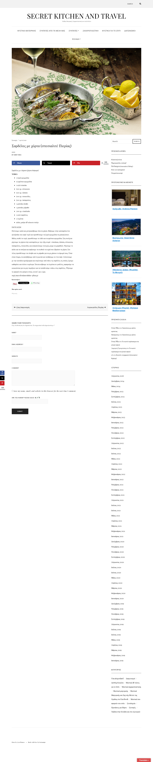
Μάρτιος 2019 (116, 650)
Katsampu (42, 742)
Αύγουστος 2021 (117, 500)
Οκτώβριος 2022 (117, 433)
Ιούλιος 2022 (116, 448)
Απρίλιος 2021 (116, 521)
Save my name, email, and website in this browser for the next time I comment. (45, 391)
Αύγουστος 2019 (117, 624)
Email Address (17, 344)
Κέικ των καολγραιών (118, 170)
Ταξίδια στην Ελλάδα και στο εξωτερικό (125, 711)
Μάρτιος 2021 (116, 526)
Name (14, 333)
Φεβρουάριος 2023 (118, 417)
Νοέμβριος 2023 (117, 391)
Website (15, 356)
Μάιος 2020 (115, 578)
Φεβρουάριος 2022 (118, 474)
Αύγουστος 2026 (117, 376)
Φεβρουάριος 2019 (118, 655)
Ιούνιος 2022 (116, 453)
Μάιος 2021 (115, 515)
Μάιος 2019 (115, 640)
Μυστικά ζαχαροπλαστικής (131, 687)
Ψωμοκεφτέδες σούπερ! (118, 163)
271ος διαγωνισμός (23, 307)
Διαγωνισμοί (130, 31)
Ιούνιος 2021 (116, 510)
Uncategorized (117, 678)
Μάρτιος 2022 (116, 469)
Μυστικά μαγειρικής (120, 691)
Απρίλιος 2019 (116, 645)
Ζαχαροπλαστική (90, 31)
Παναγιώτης (115, 335)
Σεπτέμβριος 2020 (118, 557)
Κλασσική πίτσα (116, 159)
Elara (13, 742)
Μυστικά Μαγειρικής (26, 31)
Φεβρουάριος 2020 (118, 593)
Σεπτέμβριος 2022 (118, 438)
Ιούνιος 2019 (116, 634)
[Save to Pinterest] (2, 383)
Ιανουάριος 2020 (117, 598)
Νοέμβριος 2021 (117, 484)
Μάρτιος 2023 (116, 412)
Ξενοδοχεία (131, 703)
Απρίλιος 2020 (116, 583)
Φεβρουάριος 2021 (118, 531)
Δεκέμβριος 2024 (117, 381)
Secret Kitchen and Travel (76, 15)
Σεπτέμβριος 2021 (117, 495)
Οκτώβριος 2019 (117, 614)
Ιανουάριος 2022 (117, 479)
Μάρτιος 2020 (116, 588)
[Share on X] (2, 378)
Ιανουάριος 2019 (117, 660)
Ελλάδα (76, 39)
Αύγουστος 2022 (117, 443)
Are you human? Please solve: (23, 398)
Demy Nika (17, 155)
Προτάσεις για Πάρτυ (119, 707)
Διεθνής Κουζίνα (117, 682)
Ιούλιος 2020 (116, 567)
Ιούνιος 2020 (116, 572)
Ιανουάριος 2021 (117, 536)
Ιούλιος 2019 (116, 629)
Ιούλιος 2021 (116, 505)
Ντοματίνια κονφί (117, 173)
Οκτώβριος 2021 (117, 490)
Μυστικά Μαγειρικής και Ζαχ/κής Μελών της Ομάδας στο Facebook (124, 695)
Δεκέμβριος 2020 (117, 541)
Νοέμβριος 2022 (117, 427)
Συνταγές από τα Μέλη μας (52, 31)
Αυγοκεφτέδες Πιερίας (95, 307)
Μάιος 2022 (115, 458)
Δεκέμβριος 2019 (117, 603)
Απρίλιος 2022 (116, 464)
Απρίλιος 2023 (116, 407)
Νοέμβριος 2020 (117, 546)
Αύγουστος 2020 (117, 562)
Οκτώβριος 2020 (117, 552)
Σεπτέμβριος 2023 (117, 396)
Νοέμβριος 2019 (117, 609)
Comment (15, 368)
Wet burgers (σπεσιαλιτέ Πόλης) (122, 166)
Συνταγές (73, 31)
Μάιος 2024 (115, 386)
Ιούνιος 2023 (116, 402)
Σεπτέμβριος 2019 (117, 619)
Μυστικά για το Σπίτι (111, 31)
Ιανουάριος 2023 (117, 422)
